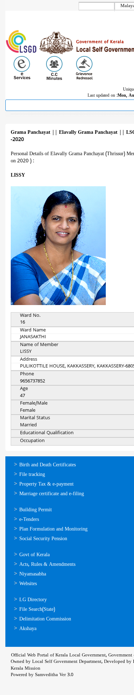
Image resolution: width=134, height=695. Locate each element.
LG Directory (33, 600)
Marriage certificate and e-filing (51, 494)
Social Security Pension (43, 539)
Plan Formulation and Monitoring (53, 529)
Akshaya (27, 629)
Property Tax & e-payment (46, 484)
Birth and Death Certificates (47, 465)
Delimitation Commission (45, 619)
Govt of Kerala (34, 555)
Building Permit (35, 510)
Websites (28, 584)
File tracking (32, 475)
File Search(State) (37, 610)
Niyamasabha (32, 574)
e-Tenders (29, 520)
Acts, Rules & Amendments (47, 565)
